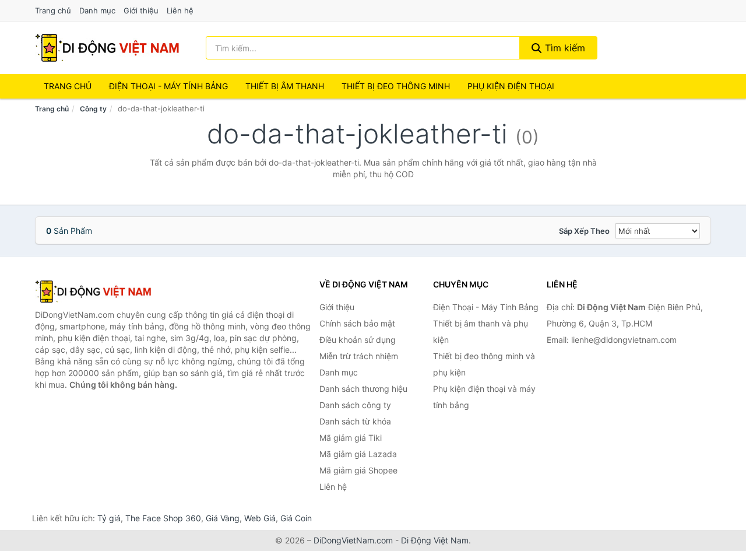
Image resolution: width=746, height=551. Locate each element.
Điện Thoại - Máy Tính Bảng (168, 86)
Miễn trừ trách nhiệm (358, 356)
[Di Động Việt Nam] (93, 291)
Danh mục (97, 10)
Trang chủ (53, 10)
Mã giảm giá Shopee (358, 470)
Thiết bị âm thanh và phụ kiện (480, 331)
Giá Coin (296, 518)
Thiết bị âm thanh (284, 86)
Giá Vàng (223, 518)
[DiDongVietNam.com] (107, 47)
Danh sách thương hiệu (363, 389)
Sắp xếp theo (584, 231)
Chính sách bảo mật (357, 323)
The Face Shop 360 (163, 518)
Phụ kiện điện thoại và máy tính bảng (484, 397)
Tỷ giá (109, 518)
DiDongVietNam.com (353, 540)
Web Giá (260, 518)
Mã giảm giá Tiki (350, 438)
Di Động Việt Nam (435, 540)
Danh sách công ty (355, 405)
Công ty (93, 108)
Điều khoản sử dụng (357, 340)
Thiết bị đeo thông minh (396, 86)
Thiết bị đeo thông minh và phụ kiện (484, 364)
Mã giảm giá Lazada (358, 454)
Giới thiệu (141, 10)
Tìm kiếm (563, 48)
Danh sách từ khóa (355, 421)
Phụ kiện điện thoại (510, 86)
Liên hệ (180, 10)
